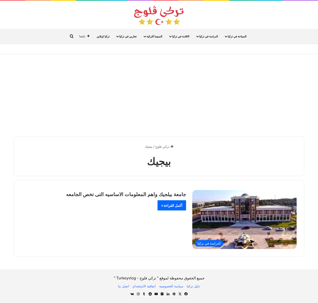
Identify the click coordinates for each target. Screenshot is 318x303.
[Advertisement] (159, 94)
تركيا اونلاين (103, 36)
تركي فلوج (162, 147)
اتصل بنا (123, 286)
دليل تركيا (193, 286)
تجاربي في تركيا (128, 36)
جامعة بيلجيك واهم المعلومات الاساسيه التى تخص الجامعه (126, 194)
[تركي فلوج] (159, 15)
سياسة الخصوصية (171, 286)
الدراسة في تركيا (208, 36)
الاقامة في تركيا (180, 36)
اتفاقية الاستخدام (144, 286)
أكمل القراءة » (171, 205)
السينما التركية (154, 36)
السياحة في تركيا (237, 36)
